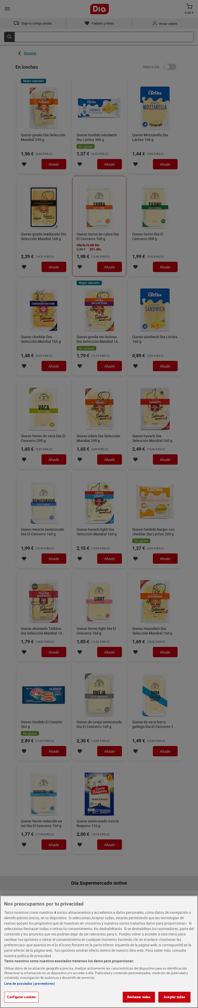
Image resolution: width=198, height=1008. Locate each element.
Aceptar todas (174, 997)
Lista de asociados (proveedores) (29, 983)
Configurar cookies (21, 997)
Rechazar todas (139, 997)
